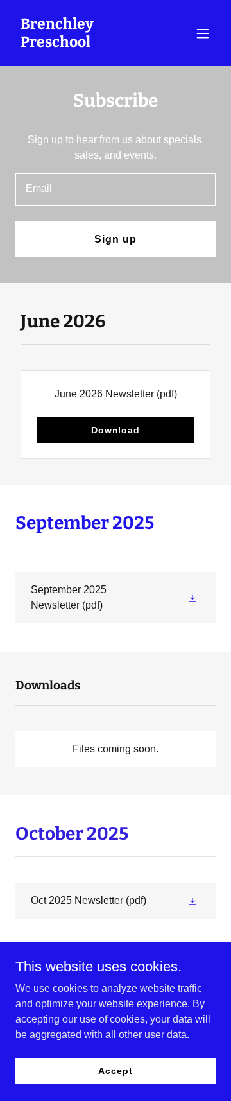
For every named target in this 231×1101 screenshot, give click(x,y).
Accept (115, 1070)
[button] (203, 33)
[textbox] (115, 189)
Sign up (115, 239)
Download (115, 430)
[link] (85, 43)
